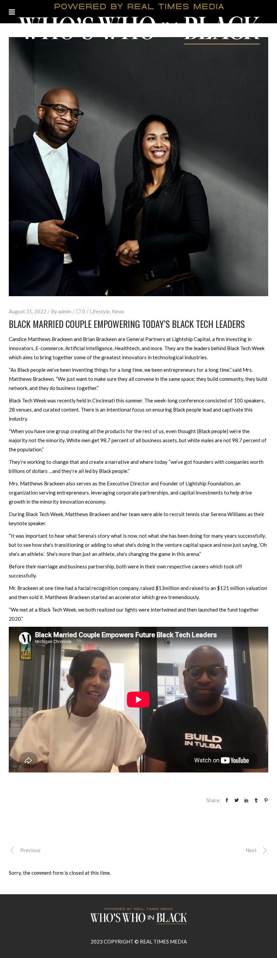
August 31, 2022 (27, 311)
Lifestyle (100, 311)
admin (64, 311)
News (118, 311)
